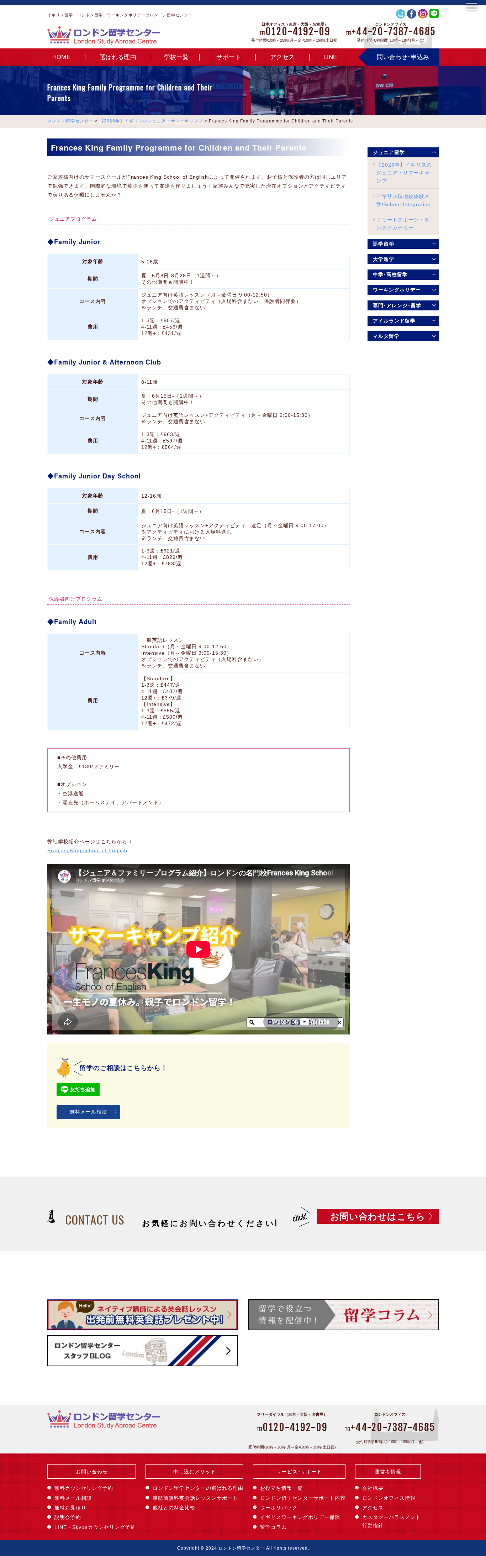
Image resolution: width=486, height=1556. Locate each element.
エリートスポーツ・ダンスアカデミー (403, 223)
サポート (228, 57)
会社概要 (373, 1488)
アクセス (282, 57)
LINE (330, 57)
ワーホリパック (278, 1507)
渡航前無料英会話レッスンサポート (195, 1498)
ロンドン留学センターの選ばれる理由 (198, 1488)
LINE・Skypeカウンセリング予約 (95, 1527)
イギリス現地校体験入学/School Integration (403, 200)
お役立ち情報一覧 (281, 1488)
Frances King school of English (87, 850)
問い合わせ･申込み (403, 57)
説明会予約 (67, 1517)
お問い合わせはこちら (378, 1216)
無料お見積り (70, 1507)
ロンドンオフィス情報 (389, 1498)
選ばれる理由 (118, 57)
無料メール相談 (88, 1112)
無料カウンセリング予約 (83, 1488)
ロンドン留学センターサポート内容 (302, 1498)
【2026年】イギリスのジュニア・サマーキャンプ (404, 173)
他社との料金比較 (174, 1507)
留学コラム (273, 1527)
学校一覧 (176, 57)
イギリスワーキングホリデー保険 (300, 1517)
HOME (61, 57)
